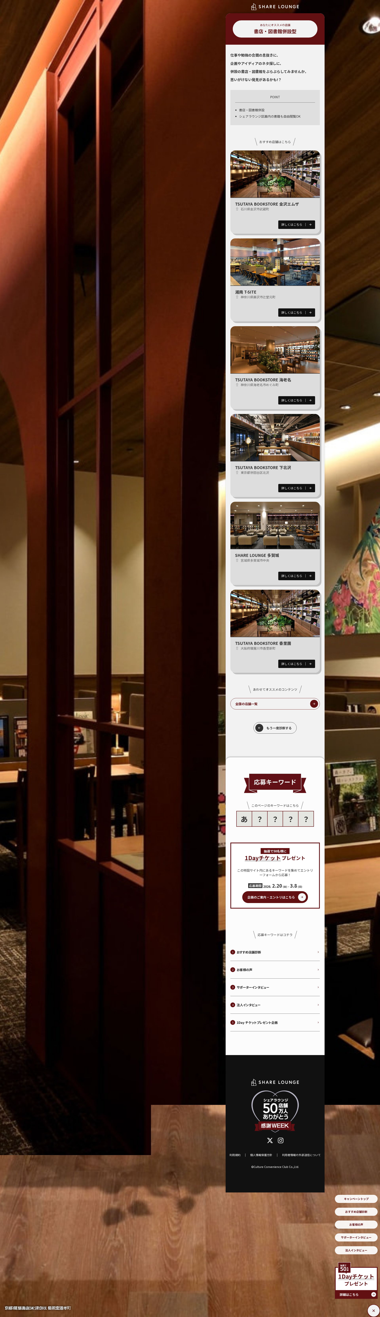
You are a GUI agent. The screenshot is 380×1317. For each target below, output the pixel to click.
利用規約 (234, 1155)
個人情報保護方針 (261, 1155)
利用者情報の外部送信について (301, 1155)
